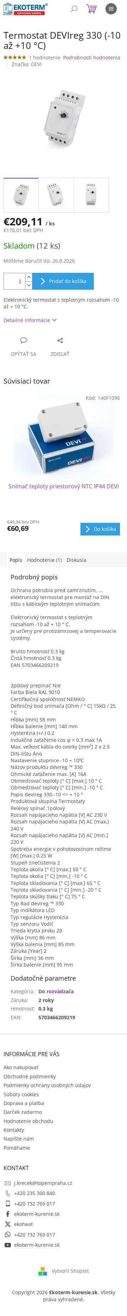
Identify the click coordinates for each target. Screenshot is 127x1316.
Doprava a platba (24, 1103)
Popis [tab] (16, 560)
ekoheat (23, 1224)
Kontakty (14, 1129)
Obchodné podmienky (30, 1076)
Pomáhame (17, 1147)
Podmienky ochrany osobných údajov (47, 1085)
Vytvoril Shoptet (70, 1270)
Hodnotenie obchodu (28, 1121)
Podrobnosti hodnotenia (91, 57)
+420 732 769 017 (34, 1203)
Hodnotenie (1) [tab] (44, 560)
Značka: (27, 64)
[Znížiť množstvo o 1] (28, 285)
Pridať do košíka (67, 281)
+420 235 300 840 (34, 1193)
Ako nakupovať (21, 1067)
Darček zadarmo (23, 1112)
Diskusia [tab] (76, 560)
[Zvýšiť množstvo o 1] (28, 277)
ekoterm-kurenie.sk (37, 1214)
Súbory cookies (21, 1094)
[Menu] (111, 9)
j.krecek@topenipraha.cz (43, 1183)
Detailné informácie (27, 320)
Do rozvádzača (56, 991)
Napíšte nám (19, 1138)
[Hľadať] (74, 9)
